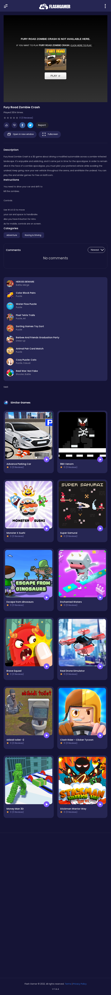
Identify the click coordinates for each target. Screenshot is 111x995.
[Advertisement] (55, 862)
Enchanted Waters (71, 602)
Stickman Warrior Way (73, 808)
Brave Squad (14, 671)
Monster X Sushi (16, 533)
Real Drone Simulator (72, 671)
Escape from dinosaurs (20, 602)
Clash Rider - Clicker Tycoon (76, 739)
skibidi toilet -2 (15, 739)
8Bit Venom (67, 464)
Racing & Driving (33, 235)
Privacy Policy (80, 983)
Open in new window (23, 134)
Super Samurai (68, 533)
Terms (68, 983)
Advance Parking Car (19, 464)
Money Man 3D (15, 808)
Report (42, 125)
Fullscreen (52, 134)
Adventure (12, 235)
